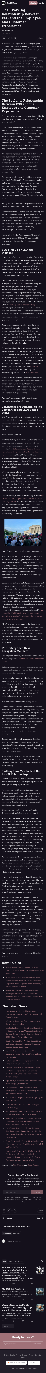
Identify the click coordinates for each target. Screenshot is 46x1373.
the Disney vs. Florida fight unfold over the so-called (23, 497)
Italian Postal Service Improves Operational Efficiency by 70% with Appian (24, 1062)
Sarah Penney (33, 1165)
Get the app (34, 1363)
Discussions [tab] (19, 1261)
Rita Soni (34, 366)
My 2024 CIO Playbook (13, 1289)
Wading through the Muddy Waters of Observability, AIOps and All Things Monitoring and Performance (17, 1308)
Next (38, 1218)
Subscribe (33, 3)
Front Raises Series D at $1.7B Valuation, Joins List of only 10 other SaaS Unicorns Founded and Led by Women (25, 1144)
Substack (12, 1368)
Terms (31, 1355)
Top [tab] (4, 1261)
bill (14, 501)
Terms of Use (33, 1197)
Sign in (41, 3)
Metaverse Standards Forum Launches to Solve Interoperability (23, 1023)
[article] (23, 1275)
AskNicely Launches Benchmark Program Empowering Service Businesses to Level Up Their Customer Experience (24, 1121)
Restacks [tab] (16, 1234)
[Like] (4, 38)
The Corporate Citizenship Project (22, 304)
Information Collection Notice (24, 1199)
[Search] (42, 1261)
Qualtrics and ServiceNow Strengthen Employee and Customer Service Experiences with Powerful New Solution (24, 1090)
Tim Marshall (18, 1165)
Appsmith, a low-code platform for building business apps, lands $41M (24, 1082)
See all (6, 1326)
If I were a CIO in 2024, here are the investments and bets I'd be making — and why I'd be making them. (16, 1293)
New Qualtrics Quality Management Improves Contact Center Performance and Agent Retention (24, 1014)
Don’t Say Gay (7, 501)
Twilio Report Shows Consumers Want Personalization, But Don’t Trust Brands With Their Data (25, 970)
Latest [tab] (10, 1261)
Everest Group (32, 372)
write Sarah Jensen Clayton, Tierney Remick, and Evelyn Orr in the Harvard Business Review (22, 451)
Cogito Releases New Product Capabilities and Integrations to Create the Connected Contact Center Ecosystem (23, 1044)
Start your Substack (17, 1363)
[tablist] (11, 1233)
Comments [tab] (7, 1234)
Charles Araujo (7, 31)
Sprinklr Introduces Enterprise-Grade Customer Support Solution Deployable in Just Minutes (23, 1053)
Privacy (24, 1355)
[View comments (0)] (9, 38)
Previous (9, 1218)
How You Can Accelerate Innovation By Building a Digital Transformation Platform (14, 1270)
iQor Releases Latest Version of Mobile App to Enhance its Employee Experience (24, 1113)
